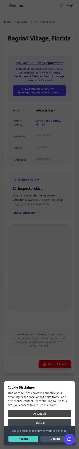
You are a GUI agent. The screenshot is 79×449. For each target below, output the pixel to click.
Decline (55, 438)
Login (70, 5)
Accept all (39, 413)
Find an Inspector (24, 213)
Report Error (57, 364)
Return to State (17, 22)
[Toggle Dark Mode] (62, 5)
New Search (47, 22)
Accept (23, 438)
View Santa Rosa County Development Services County (38, 90)
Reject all (39, 422)
